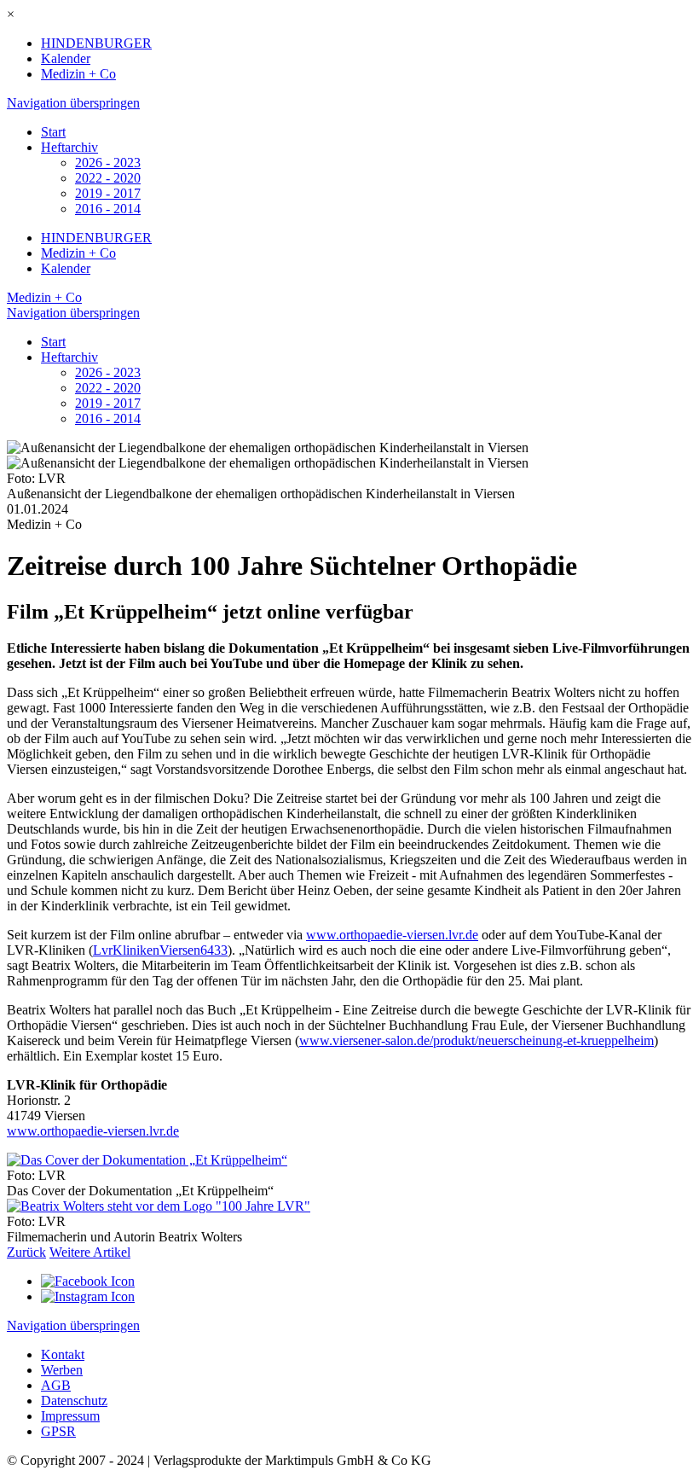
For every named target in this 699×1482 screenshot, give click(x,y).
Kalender (65, 58)
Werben (62, 1370)
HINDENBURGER (96, 43)
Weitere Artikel (89, 1252)
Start (53, 132)
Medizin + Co (78, 74)
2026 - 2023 (108, 162)
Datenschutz (74, 1400)
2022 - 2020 (108, 178)
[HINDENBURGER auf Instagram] (88, 1296)
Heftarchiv (69, 147)
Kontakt (62, 1354)
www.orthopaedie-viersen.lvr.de (392, 934)
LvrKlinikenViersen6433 (160, 950)
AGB (56, 1385)
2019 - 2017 (108, 193)
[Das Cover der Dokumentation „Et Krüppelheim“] (147, 1160)
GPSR (58, 1431)
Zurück (26, 1252)
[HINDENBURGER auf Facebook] (88, 1281)
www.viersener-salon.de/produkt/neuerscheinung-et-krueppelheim (476, 1040)
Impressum (70, 1416)
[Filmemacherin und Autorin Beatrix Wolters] (158, 1206)
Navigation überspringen (73, 103)
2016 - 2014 (108, 208)
